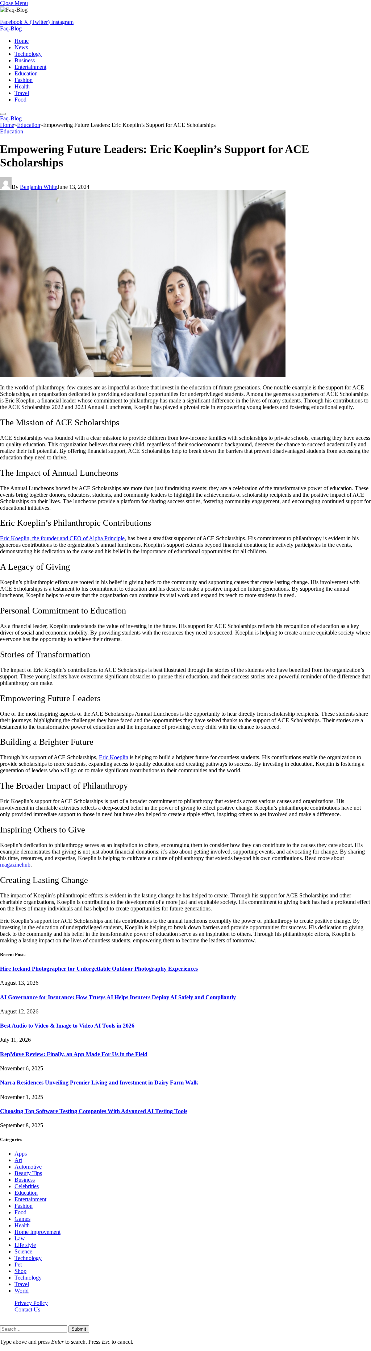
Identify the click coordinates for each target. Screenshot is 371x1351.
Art (18, 1160)
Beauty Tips (28, 1173)
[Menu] (3, 114)
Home (21, 41)
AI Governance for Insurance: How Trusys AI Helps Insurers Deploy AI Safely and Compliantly (118, 997)
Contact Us (27, 1309)
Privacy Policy (31, 1303)
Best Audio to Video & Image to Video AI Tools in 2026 (68, 1025)
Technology (28, 54)
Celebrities (26, 1186)
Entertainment (30, 67)
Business (24, 60)
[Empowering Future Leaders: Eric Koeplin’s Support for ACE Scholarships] (142, 375)
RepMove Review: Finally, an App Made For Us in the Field (73, 1054)
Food (20, 99)
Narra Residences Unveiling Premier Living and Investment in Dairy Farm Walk (99, 1082)
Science (23, 1251)
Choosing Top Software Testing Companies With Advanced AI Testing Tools (93, 1111)
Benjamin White (38, 187)
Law (19, 1238)
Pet (18, 1264)
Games (22, 1219)
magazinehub (15, 865)
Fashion (23, 80)
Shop (20, 1271)
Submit (78, 1329)
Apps (20, 1153)
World (21, 1291)
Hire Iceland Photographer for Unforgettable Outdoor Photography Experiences (99, 969)
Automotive (28, 1167)
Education (26, 73)
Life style (25, 1245)
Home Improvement (37, 1232)
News (21, 47)
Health (22, 86)
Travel (21, 93)
